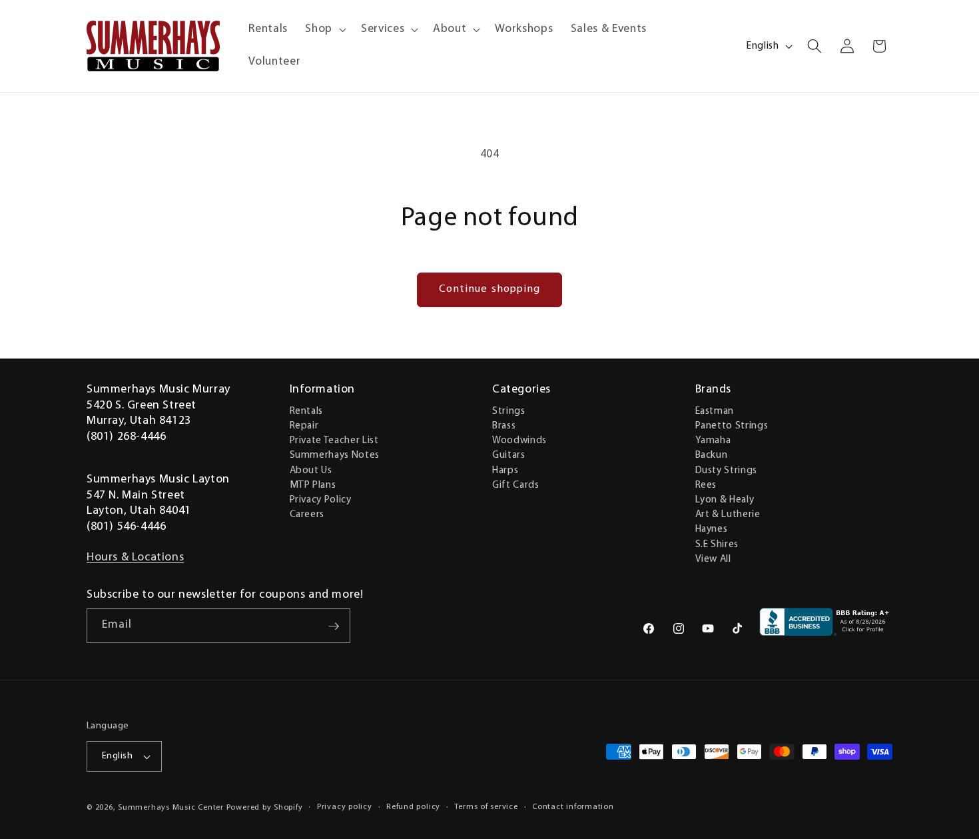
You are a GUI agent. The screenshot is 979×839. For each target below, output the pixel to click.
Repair (304, 425)
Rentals (307, 410)
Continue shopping (490, 289)
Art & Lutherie (728, 513)
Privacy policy (344, 807)
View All (713, 558)
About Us (311, 469)
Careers (307, 513)
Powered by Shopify (264, 808)
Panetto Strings (732, 425)
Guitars (508, 455)
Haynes (711, 529)
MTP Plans (313, 484)
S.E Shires (717, 543)
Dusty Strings (726, 469)
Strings (508, 410)
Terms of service (485, 807)
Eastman (715, 410)
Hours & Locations (135, 558)
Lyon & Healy (725, 499)
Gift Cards (515, 484)
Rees (706, 484)
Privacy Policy (321, 499)
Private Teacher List (334, 439)
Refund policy (413, 807)
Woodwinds (519, 439)
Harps (505, 469)
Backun (711, 455)
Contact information (573, 807)
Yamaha (713, 439)
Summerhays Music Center (171, 808)
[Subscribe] (334, 626)
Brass (503, 425)
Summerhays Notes (335, 455)
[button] (324, 29)
